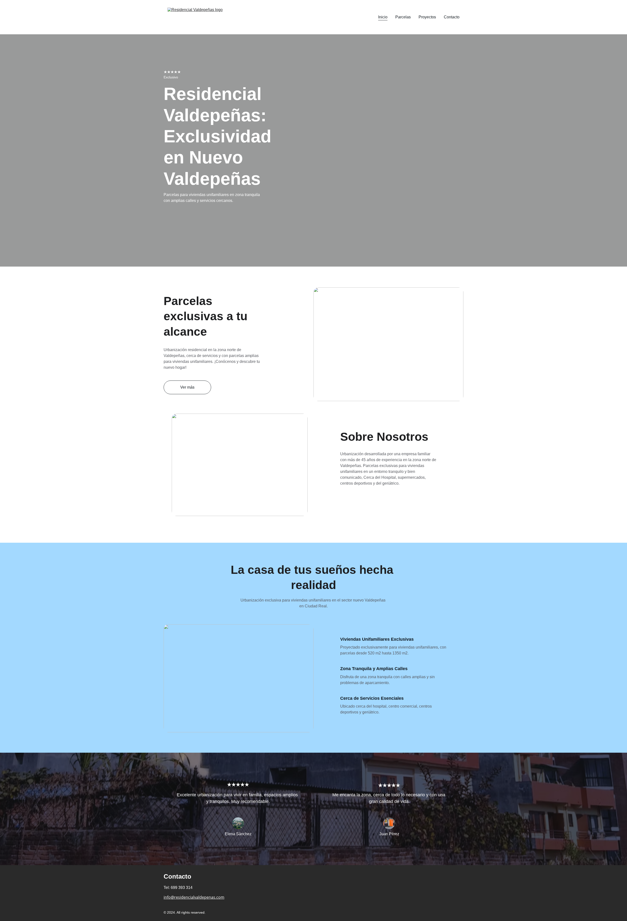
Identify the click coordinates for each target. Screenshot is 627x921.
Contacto (451, 17)
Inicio (382, 17)
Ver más (187, 387)
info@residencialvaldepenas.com (194, 897)
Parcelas (403, 17)
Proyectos (427, 17)
